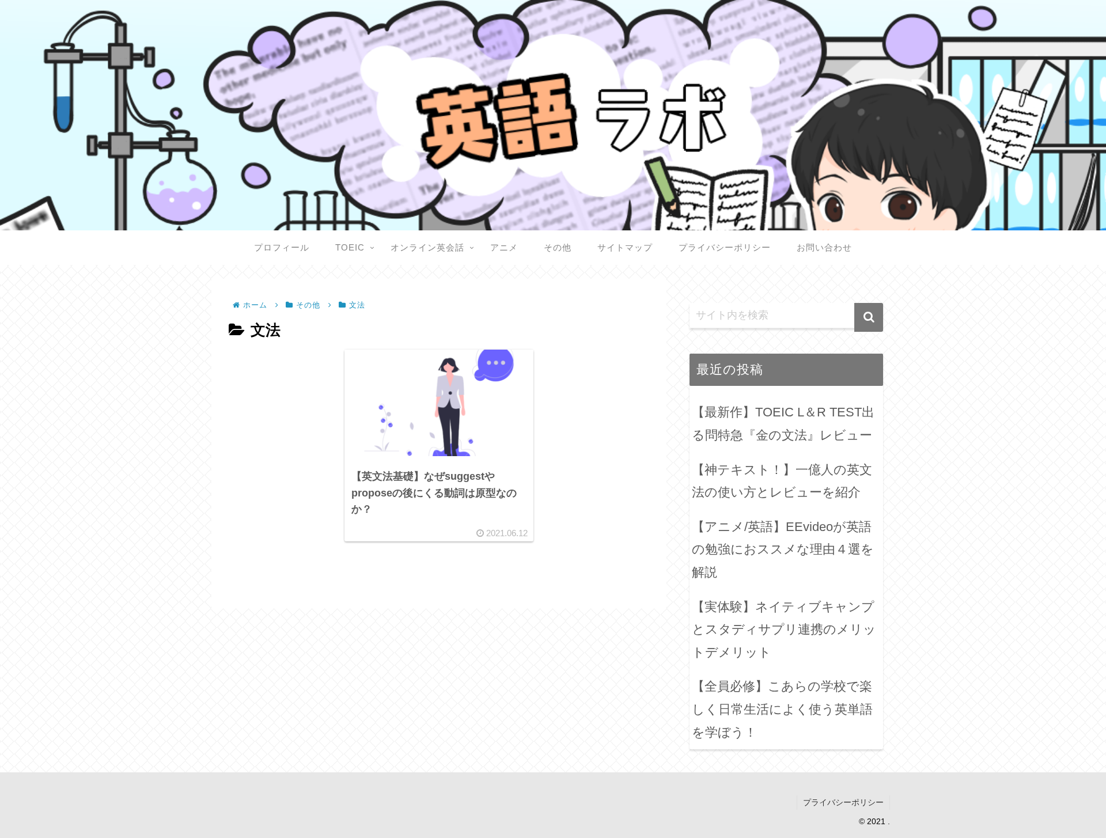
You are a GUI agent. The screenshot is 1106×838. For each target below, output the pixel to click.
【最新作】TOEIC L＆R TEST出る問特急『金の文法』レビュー (783, 423)
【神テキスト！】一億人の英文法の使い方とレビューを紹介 (782, 481)
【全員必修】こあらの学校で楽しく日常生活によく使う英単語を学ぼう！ (782, 709)
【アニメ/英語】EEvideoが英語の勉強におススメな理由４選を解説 (783, 549)
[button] (868, 317)
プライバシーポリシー (843, 802)
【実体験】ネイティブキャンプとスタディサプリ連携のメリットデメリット (784, 629)
